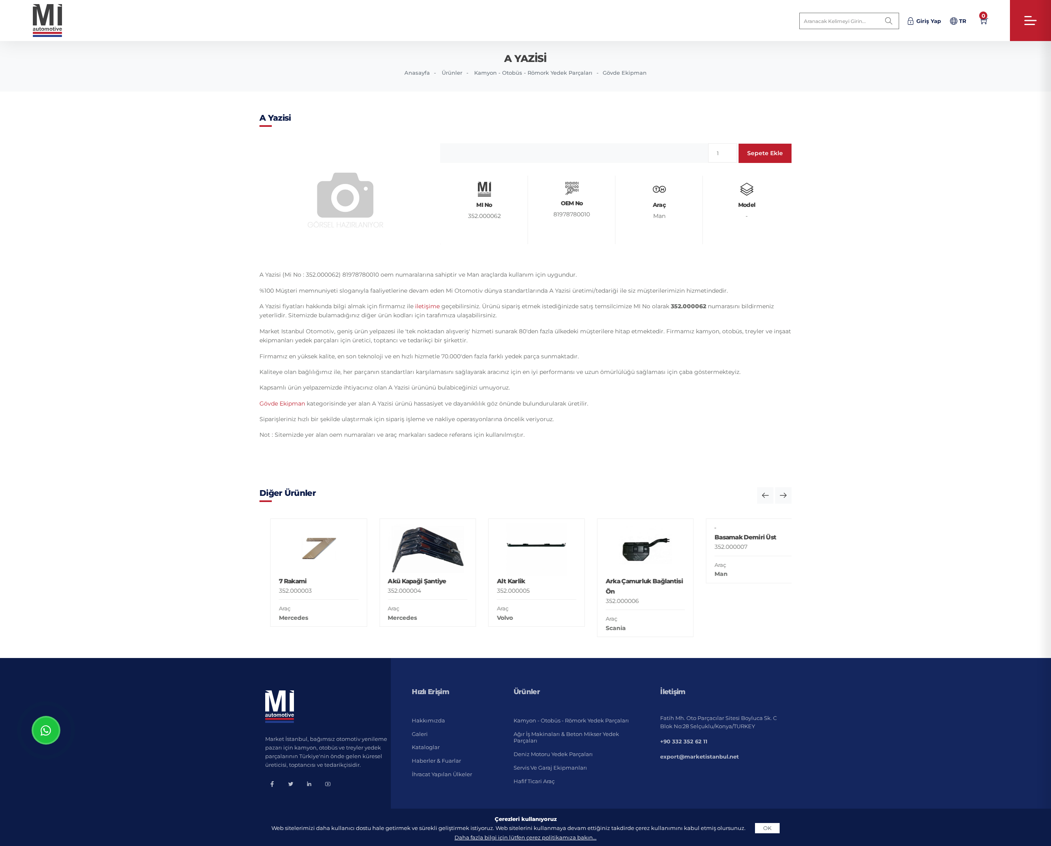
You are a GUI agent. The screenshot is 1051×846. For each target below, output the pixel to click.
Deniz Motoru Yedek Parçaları (553, 754)
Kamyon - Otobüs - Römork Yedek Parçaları (533, 72)
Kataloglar (426, 747)
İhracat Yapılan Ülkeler (442, 774)
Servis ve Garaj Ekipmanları (550, 767)
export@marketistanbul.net (699, 756)
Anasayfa (417, 72)
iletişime (427, 306)
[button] (765, 495)
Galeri (420, 734)
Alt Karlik (500, 581)
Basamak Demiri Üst (734, 581)
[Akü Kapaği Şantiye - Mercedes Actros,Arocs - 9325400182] (416, 549)
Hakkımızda (428, 720)
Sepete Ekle (765, 153)
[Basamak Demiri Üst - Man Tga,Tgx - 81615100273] (743, 549)
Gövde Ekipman (625, 72)
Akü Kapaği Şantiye (406, 581)
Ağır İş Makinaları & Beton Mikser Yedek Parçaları (566, 737)
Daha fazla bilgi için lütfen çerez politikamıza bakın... (525, 837)
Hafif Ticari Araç (534, 781)
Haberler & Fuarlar (436, 760)
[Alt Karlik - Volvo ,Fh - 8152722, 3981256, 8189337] (525, 549)
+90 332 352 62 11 (683, 741)
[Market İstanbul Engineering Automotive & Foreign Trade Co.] (54, 20)
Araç (274, 608)
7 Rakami (282, 581)
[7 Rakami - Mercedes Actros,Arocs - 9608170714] (307, 549)
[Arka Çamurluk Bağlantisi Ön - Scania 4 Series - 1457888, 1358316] (634, 549)
